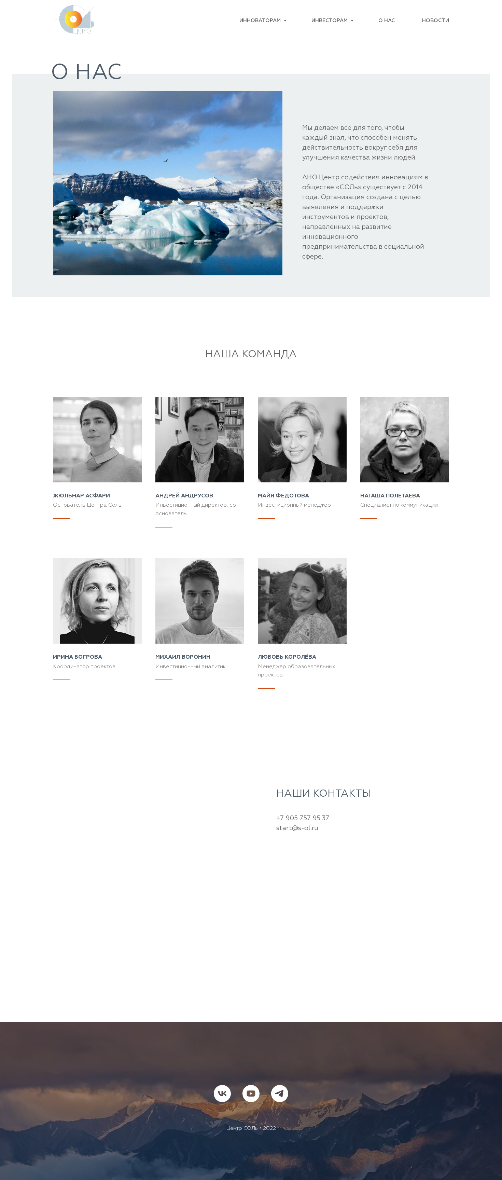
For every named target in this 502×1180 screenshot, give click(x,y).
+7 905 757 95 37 (302, 818)
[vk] (222, 1093)
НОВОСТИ (435, 20)
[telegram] (279, 1093)
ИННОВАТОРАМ (260, 20)
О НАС (386, 20)
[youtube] (251, 1093)
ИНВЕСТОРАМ (330, 20)
